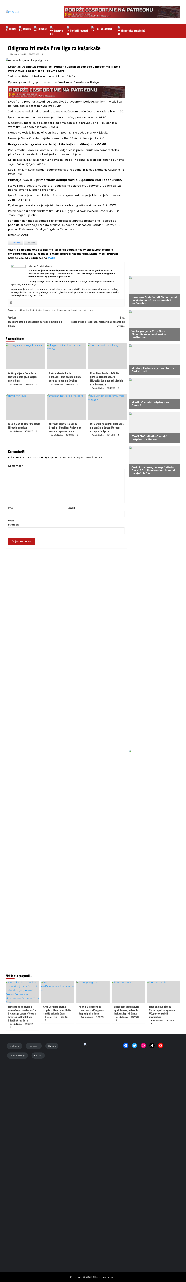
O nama (52, 1046)
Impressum (33, 1046)
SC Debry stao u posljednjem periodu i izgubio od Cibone (35, 322)
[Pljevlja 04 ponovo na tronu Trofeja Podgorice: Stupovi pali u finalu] (93, 992)
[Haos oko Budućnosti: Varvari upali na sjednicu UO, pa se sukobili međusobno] (163, 992)
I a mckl (18, 310)
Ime (10, 507)
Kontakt (38, 1055)
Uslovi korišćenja (17, 1055)
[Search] (178, 27)
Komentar (15, 465)
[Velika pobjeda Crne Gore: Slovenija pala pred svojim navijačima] (25, 356)
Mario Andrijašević (18, 54)
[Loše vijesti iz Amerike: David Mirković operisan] (25, 407)
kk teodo (88, 310)
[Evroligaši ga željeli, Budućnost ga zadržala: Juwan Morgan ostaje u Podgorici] (107, 407)
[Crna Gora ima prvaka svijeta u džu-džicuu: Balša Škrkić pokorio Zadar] (57, 992)
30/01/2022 (34, 54)
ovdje (52, 258)
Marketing (14, 1046)
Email (71, 507)
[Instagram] (11, 302)
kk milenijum (49, 310)
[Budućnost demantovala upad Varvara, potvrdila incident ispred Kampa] (128, 992)
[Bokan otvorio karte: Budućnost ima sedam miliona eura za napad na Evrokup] (66, 356)
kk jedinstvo (36, 310)
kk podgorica (63, 310)
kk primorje (77, 310)
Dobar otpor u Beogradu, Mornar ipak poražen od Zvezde (98, 322)
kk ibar (26, 310)
